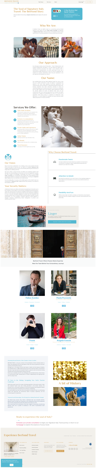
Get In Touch (21, 452)
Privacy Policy (79, 464)
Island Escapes (34, 451)
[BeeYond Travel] (11, 2)
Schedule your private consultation (27, 423)
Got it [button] (11, 464)
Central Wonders (35, 447)
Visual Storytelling (22, 447)
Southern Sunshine (35, 449)
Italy (56, 2)
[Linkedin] (33, 306)
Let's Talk (89, 1)
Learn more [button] (16, 461)
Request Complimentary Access (62, 221)
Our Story (41, 2)
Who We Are (21, 445)
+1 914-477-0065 (80, 2)
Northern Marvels (35, 445)
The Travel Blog (22, 450)
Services (49, 2)
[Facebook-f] (31, 306)
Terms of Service (84, 464)
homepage (19, 425)
